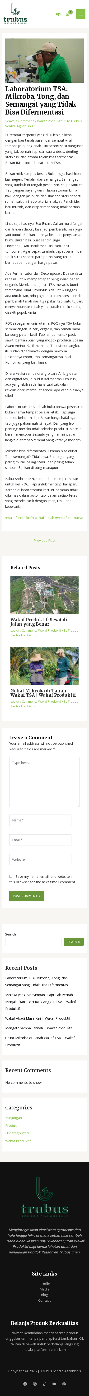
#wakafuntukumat (69, 517)
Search (10, 934)
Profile (44, 1283)
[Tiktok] (45, 1384)
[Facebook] (25, 1384)
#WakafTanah (42, 517)
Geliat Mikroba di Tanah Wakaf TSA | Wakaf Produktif (43, 693)
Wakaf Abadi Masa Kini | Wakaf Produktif (37, 1018)
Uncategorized (17, 1133)
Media (44, 1289)
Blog (44, 1294)
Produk (11, 1125)
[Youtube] (54, 1384)
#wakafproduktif (18, 517)
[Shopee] (64, 1384)
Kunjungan (13, 1117)
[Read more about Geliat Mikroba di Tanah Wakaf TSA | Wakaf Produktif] (44, 665)
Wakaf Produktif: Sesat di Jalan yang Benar (38, 622)
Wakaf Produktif (49, 121)
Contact (44, 1300)
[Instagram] (35, 1384)
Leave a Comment (19, 121)
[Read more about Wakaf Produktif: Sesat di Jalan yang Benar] (44, 594)
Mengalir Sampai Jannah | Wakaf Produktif (38, 1028)
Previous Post (45, 540)
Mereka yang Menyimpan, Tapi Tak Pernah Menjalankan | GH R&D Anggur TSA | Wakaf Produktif (40, 1001)
